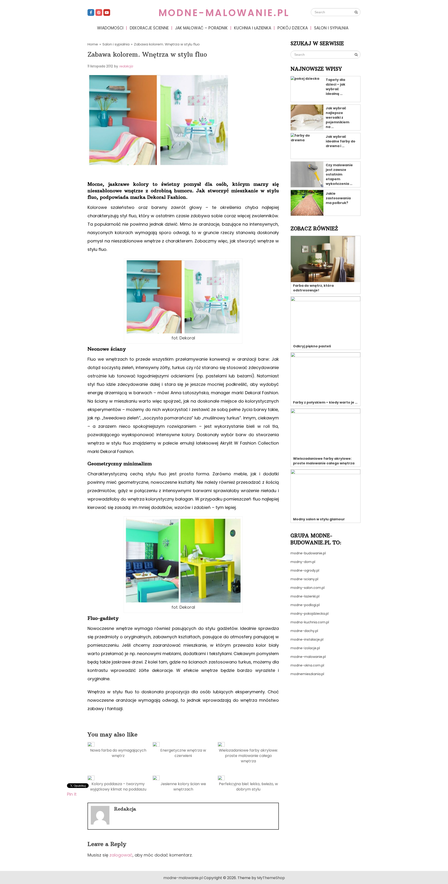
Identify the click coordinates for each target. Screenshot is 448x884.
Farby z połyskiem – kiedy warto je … (325, 402)
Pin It (72, 794)
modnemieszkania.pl (307, 674)
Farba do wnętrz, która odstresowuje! (313, 288)
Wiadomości (110, 28)
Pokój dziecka (292, 28)
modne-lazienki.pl (304, 596)
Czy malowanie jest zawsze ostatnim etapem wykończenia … (339, 174)
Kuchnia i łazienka (252, 28)
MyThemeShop (271, 878)
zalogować (121, 855)
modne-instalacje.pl (306, 639)
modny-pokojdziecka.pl (309, 613)
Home (93, 44)
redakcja (126, 66)
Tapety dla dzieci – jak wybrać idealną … (335, 86)
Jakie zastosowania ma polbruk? (338, 198)
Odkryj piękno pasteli (312, 346)
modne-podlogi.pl (305, 605)
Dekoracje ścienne (149, 28)
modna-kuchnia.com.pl (309, 622)
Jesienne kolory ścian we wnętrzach (183, 786)
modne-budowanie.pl (308, 553)
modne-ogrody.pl (304, 570)
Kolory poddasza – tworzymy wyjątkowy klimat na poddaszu (118, 786)
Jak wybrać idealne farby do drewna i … (340, 141)
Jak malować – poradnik (201, 28)
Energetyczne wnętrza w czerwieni (183, 753)
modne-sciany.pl (304, 579)
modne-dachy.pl (304, 630)
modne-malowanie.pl (224, 12)
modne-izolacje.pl (305, 648)
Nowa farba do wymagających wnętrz (118, 753)
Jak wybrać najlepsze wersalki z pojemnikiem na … (337, 117)
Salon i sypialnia (331, 28)
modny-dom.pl (302, 561)
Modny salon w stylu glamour (319, 519)
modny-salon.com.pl (307, 587)
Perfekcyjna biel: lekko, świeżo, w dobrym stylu (248, 786)
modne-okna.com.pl (307, 665)
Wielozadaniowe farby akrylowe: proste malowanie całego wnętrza (248, 756)
